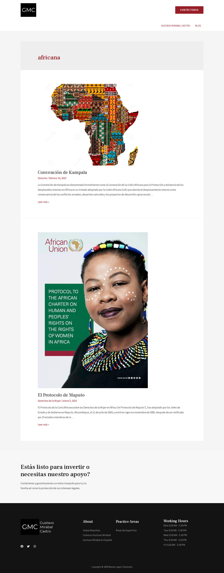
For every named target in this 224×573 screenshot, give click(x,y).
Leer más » (43, 202)
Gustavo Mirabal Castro (175, 25)
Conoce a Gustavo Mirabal (97, 535)
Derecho (42, 178)
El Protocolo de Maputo (61, 395)
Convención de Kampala (62, 172)
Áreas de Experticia (126, 530)
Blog (198, 25)
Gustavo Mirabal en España (97, 540)
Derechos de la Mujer (49, 400)
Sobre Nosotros (91, 530)
